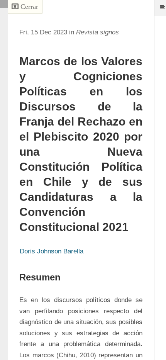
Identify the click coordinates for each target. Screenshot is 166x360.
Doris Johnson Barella (51, 251)
